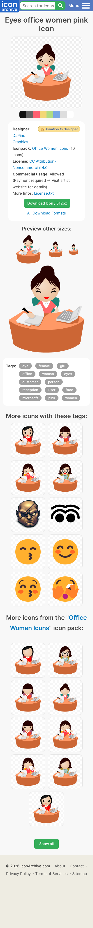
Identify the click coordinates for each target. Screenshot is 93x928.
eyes (68, 374)
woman (48, 374)
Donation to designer (61, 129)
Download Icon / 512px (47, 203)
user (52, 390)
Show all (46, 843)
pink (51, 398)
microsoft (30, 398)
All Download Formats (46, 213)
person (53, 382)
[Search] (60, 5)
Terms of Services (51, 873)
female (44, 366)
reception (30, 390)
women (71, 398)
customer (30, 382)
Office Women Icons (50, 148)
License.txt (44, 193)
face (69, 390)
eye (25, 366)
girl (62, 366)
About (60, 866)
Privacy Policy (18, 873)
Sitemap (79, 873)
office (27, 374)
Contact (77, 866)
